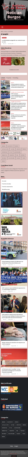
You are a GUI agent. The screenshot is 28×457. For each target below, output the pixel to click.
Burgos (12, 82)
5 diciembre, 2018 (10, 43)
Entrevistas (4, 152)
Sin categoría (11, 158)
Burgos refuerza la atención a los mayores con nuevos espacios (18, 116)
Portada (23, 155)
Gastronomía (17, 152)
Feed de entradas (6, 183)
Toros (23, 158)
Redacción (4, 43)
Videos (3, 161)
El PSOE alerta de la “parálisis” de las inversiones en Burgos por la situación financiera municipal (11, 370)
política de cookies (13, 453)
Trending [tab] (15, 78)
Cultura (12, 149)
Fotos (10, 152)
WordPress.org (6, 189)
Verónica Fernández (6, 345)
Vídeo (11, 446)
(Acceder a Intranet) (6, 393)
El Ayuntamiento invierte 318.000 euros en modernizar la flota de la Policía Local (18, 86)
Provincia (4, 37)
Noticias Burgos (14, 14)
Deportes (19, 149)
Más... (17, 155)
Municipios (11, 155)
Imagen (16, 446)
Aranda (22, 92)
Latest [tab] (3, 78)
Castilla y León (14, 92)
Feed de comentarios (7, 186)
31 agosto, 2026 (10, 264)
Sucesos (18, 158)
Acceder (4, 181)
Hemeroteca (4, 155)
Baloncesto (10, 146)
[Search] (25, 27)
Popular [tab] (8, 78)
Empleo (24, 149)
